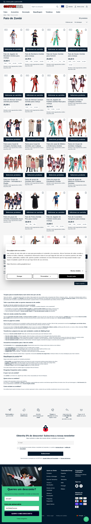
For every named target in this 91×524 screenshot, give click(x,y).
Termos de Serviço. (65, 458)
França (63, 476)
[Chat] (86, 519)
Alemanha (64, 479)
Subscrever (45, 453)
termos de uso (59, 447)
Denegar (19, 276)
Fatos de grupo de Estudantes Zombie (54, 180)
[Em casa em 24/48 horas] (24, 415)
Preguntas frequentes (50, 500)
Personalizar (44, 276)
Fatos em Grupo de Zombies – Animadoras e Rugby (13, 181)
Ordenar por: (69, 22)
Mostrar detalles (76, 271)
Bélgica (63, 489)
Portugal (63, 485)
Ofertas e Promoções (50, 494)
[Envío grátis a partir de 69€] (10, 415)
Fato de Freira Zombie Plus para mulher (33, 218)
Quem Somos (50, 504)
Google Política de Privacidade (50, 458)
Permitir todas (71, 276)
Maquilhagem (37, 12)
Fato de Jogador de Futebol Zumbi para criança (54, 219)
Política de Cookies (61, 515)
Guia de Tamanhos (52, 479)
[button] (87, 7)
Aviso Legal (50, 515)
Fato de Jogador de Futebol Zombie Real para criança (56, 101)
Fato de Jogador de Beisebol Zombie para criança (11, 56)
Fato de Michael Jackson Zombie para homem (13, 101)
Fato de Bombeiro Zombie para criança (34, 55)
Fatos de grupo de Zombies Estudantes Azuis (13, 218)
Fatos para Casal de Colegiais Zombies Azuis (12, 145)
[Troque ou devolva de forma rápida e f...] (53, 415)
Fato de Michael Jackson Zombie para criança (34, 101)
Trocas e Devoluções (50, 484)
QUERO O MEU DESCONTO (21, 513)
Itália (62, 482)
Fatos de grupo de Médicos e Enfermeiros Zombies (76, 181)
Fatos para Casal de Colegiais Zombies (75, 101)
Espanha (63, 473)
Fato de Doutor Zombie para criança (76, 55)
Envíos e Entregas (52, 476)
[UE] (62, 6)
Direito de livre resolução (51, 489)
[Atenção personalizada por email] (38, 415)
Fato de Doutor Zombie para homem (55, 55)
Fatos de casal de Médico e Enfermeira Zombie (56, 145)
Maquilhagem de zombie (11, 356)
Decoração (26, 12)
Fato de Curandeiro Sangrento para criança (76, 218)
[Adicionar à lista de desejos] (21, 30)
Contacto (49, 473)
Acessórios (15, 12)
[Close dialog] (39, 469)
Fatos (5, 12)
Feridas (7, 362)
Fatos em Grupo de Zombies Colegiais (75, 145)
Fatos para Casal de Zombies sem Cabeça (33, 145)
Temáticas (49, 12)
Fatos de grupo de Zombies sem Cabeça (33, 180)
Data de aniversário (12, 504)
